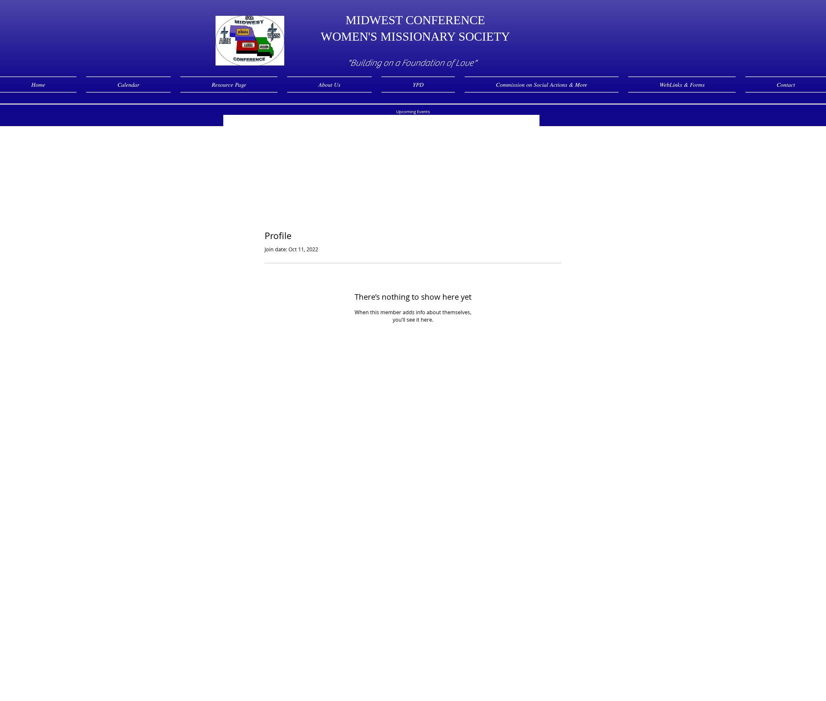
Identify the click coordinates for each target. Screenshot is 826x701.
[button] (329, 84)
